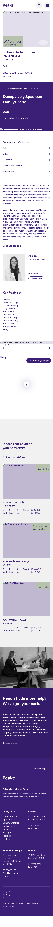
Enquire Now (9, 171)
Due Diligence (8, 895)
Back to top (40, 768)
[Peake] (16, 5)
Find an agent (9, 826)
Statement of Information (16, 142)
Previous (4, 348)
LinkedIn (7, 829)
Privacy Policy (8, 892)
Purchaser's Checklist (13, 165)
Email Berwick (34, 828)
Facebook (7, 835)
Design (5, 906)
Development (15, 906)
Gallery (6, 148)
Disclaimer (7, 898)
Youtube (6, 839)
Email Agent (36, 278)
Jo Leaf (33, 256)
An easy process (10, 743)
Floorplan (7, 159)
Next (49, 348)
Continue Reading (12, 245)
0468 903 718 (35, 273)
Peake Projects (10, 816)
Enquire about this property (15, 118)
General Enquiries (11, 822)
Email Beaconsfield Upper (11, 875)
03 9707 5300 (35, 825)
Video (5, 153)
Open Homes (9, 819)
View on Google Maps (38, 360)
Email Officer (34, 867)
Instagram (7, 832)
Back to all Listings (15, 456)
